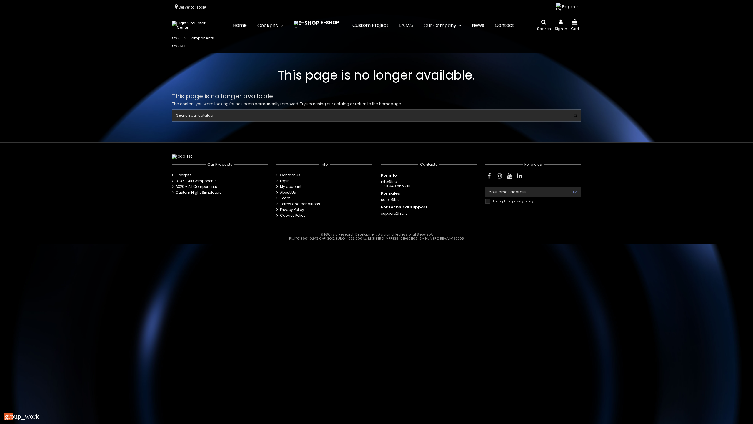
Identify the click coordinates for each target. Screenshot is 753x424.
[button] (270, 25)
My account (290, 187)
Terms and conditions (300, 204)
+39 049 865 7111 (395, 185)
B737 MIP (179, 46)
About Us (288, 193)
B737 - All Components (192, 38)
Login (285, 181)
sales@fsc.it (392, 199)
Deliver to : (193, 7)
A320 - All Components (196, 187)
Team (285, 198)
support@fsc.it (394, 213)
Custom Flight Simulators (198, 193)
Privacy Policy (292, 210)
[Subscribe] (575, 192)
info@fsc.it (390, 181)
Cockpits (183, 175)
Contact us (290, 175)
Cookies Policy (293, 215)
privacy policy (523, 201)
